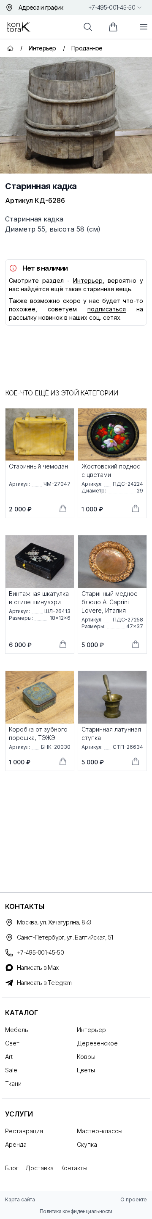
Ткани (13, 1083)
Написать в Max (37, 967)
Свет (12, 1043)
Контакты (73, 1168)
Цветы (86, 1070)
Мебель (16, 1029)
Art (9, 1056)
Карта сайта (20, 1199)
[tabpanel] (76, 115)
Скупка (87, 1144)
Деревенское (97, 1043)
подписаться (106, 309)
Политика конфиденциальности (76, 1211)
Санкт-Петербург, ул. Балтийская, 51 (65, 937)
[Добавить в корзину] (63, 508)
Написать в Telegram (44, 982)
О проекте (133, 1199)
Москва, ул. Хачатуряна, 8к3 (54, 922)
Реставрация (24, 1131)
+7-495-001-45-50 (111, 7)
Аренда (16, 1144)
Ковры (86, 1056)
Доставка (39, 1168)
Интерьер (88, 280)
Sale (11, 1070)
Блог (12, 1168)
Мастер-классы (99, 1131)
